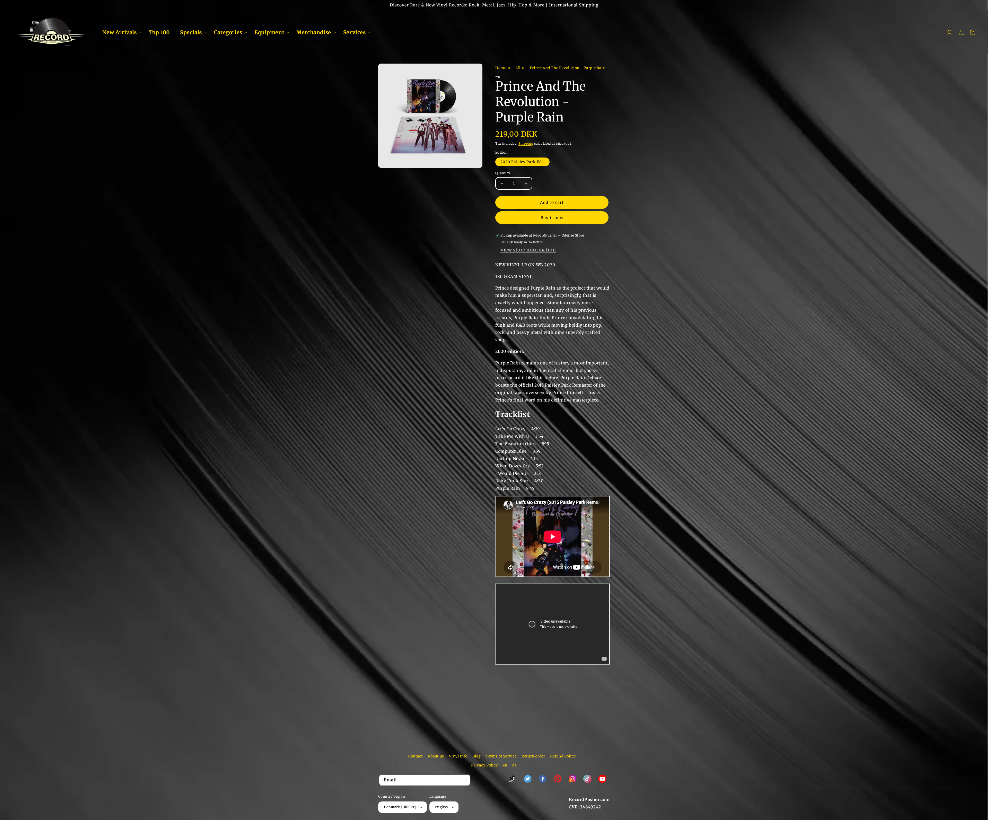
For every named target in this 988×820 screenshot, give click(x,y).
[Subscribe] (464, 780)
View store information (528, 250)
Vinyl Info (458, 756)
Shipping (525, 143)
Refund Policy (563, 756)
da (514, 765)
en (505, 765)
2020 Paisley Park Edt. (522, 162)
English (441, 807)
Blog (476, 756)
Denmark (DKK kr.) (400, 807)
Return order (533, 756)
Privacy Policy (484, 765)
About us (436, 756)
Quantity (502, 173)
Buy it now (552, 217)
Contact (415, 756)
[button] (120, 32)
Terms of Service (501, 756)
